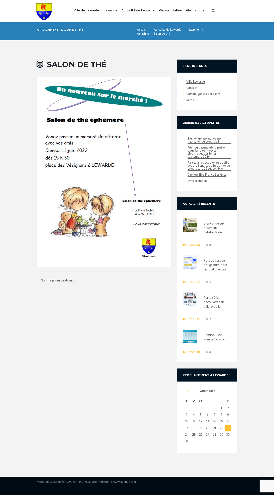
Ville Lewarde (195, 82)
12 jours (194, 244)
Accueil (141, 30)
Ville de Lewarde (86, 10)
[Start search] (212, 10)
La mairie (110, 10)
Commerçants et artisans (203, 94)
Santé (190, 100)
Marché (194, 30)
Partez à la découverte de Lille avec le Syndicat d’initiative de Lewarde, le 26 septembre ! (209, 166)
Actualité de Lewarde (138, 10)
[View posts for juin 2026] (187, 391)
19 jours (194, 352)
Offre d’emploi (197, 181)
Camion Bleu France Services (207, 175)
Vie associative (170, 10)
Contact (192, 88)
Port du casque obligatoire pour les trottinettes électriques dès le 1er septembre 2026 (206, 152)
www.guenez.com (124, 482)
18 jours (194, 281)
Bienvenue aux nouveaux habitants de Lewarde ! (204, 140)
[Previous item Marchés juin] (70, 172)
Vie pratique (195, 10)
